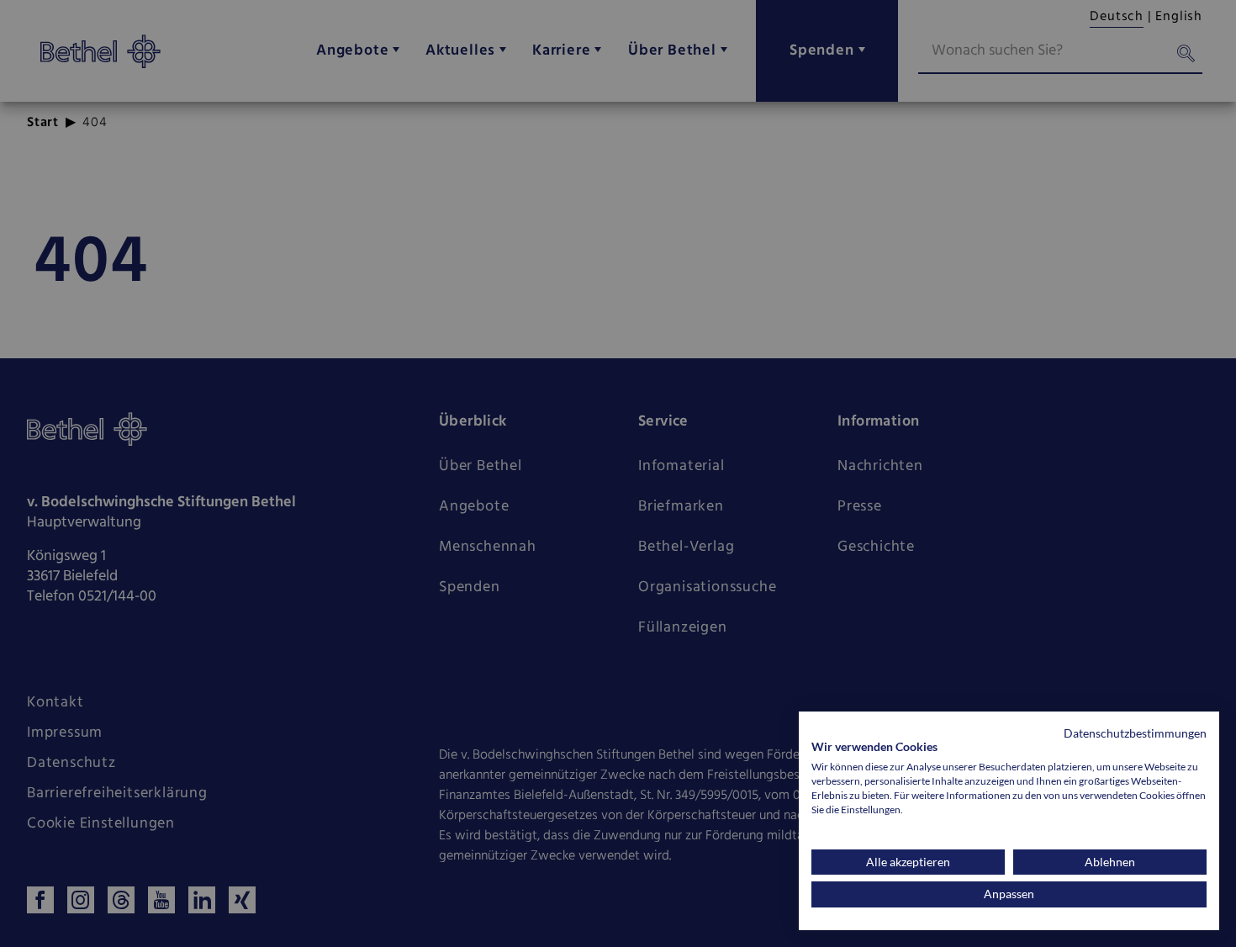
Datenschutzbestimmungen (1135, 733)
